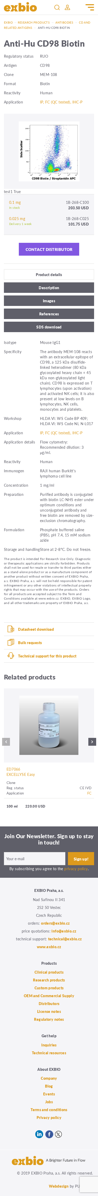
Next (92, 743)
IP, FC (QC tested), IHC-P (61, 102)
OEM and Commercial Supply (49, 995)
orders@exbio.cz (55, 923)
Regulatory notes (49, 1019)
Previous (6, 743)
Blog (49, 1086)
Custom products (49, 987)
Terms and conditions (49, 1109)
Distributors (49, 1003)
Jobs (49, 1101)
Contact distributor (49, 249)
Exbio (8, 22)
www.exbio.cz (49, 946)
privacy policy (76, 868)
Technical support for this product (47, 656)
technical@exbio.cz (65, 938)
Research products (34, 22)
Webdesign (58, 1186)
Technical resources (49, 1052)
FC (89, 793)
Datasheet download (36, 629)
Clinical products (49, 972)
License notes (49, 1011)
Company (49, 1078)
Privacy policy (49, 1117)
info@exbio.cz (63, 931)
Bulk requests (30, 642)
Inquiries (48, 1044)
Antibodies (64, 22)
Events (49, 1093)
